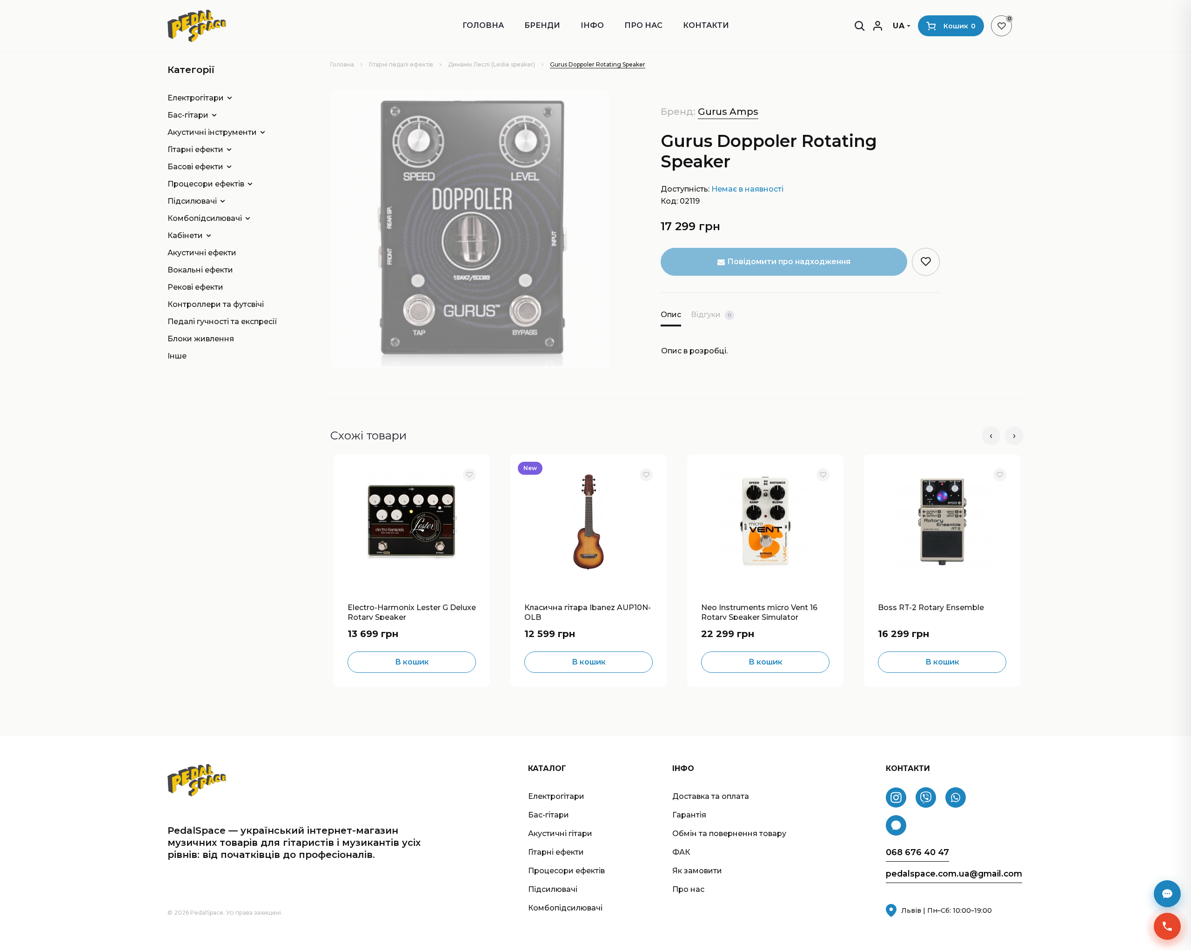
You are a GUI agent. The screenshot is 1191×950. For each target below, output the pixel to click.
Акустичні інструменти (212, 132)
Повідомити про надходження (788, 261)
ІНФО (592, 25)
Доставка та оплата (710, 796)
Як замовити (697, 870)
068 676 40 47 (917, 852)
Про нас (643, 25)
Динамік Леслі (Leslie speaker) (491, 64)
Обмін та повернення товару (729, 833)
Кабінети (185, 235)
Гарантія (689, 814)
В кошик (412, 662)
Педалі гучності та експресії (222, 321)
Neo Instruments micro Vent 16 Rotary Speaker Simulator (759, 611)
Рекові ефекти (195, 287)
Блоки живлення (200, 338)
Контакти (706, 25)
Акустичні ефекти (201, 252)
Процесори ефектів (205, 183)
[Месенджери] (1167, 893)
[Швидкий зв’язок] (1167, 926)
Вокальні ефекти (200, 270)
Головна (483, 25)
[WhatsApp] (955, 797)
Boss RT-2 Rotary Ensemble (931, 607)
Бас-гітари (187, 115)
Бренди (542, 25)
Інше (177, 356)
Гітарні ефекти (195, 149)
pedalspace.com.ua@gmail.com (954, 873)
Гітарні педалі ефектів (401, 64)
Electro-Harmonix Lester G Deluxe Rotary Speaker (412, 611)
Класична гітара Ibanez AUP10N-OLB (587, 611)
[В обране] (469, 474)
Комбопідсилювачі (204, 218)
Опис (671, 314)
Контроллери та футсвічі (215, 304)
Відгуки (711, 314)
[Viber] (926, 797)
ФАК (681, 852)
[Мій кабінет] (877, 26)
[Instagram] (896, 797)
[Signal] (896, 825)
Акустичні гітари (560, 833)
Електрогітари (195, 97)
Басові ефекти (195, 166)
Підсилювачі (192, 201)
